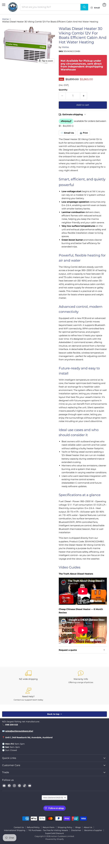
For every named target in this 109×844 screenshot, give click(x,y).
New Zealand (53, 797)
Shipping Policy (65, 827)
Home (5, 19)
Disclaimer (76, 830)
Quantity (63, 90)
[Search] (84, 7)
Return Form (48, 827)
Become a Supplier (93, 830)
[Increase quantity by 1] (83, 95)
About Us (88, 827)
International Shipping (14, 830)
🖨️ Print (84, 133)
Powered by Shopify (54, 839)
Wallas (65, 47)
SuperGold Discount (54, 833)
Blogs (78, 827)
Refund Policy (33, 827)
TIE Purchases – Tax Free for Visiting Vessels (48, 830)
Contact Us (19, 827)
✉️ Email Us (67, 132)
